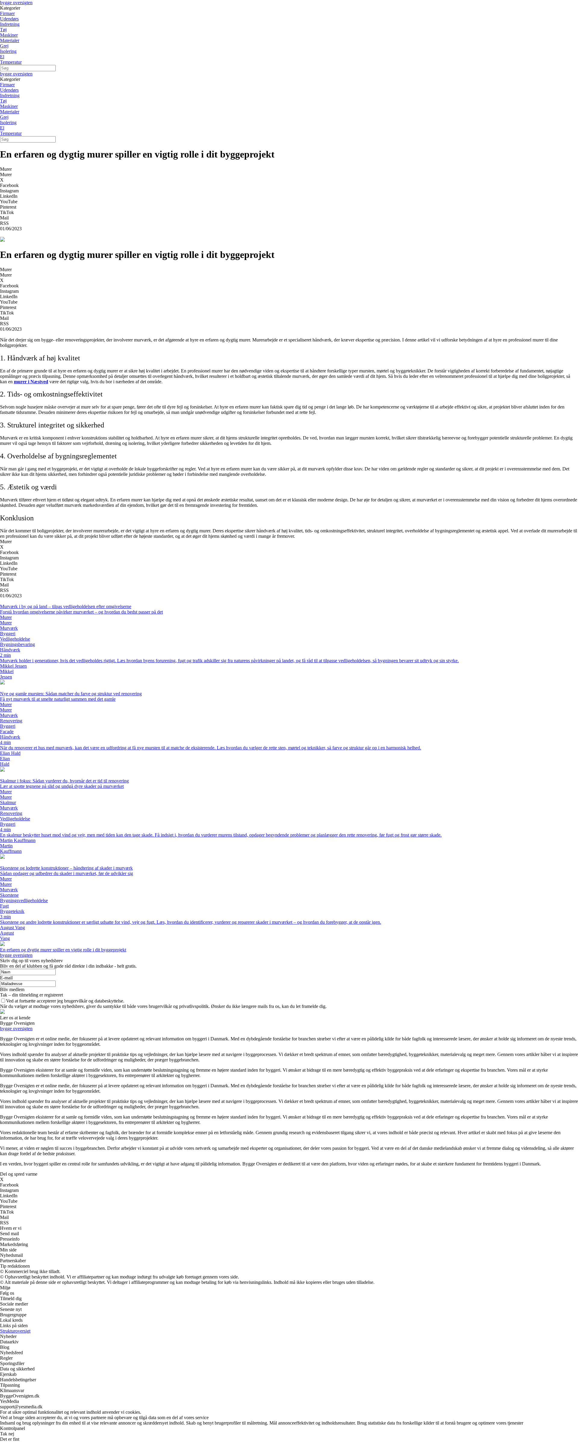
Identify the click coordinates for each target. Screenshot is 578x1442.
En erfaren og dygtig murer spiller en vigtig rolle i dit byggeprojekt (63, 949)
